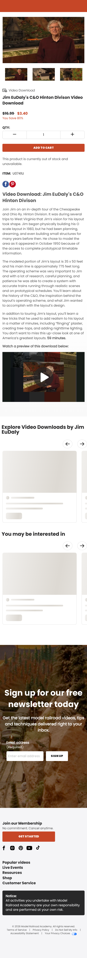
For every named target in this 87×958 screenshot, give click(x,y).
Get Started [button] (28, 836)
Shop (7, 878)
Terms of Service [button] (17, 930)
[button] (15, 135)
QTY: (6, 127)
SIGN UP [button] (57, 756)
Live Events (12, 867)
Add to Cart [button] (43, 148)
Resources (12, 872)
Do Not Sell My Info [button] (66, 930)
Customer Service (19, 883)
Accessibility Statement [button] (24, 933)
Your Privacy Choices (57, 933)
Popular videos (16, 862)
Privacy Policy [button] (41, 930)
